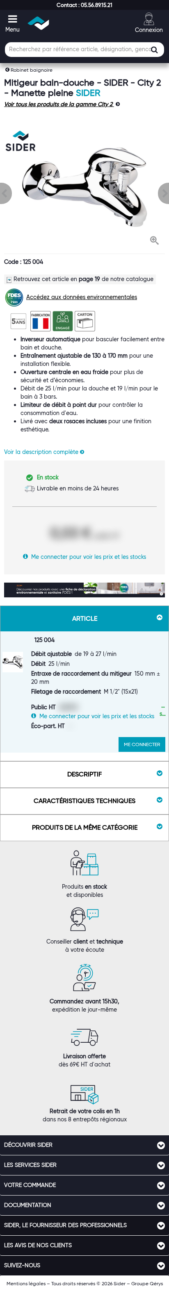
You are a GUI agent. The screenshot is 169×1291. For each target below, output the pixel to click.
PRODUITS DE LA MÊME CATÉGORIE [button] (84, 827)
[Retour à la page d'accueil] (38, 23)
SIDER (88, 92)
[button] (84, 5)
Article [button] (84, 618)
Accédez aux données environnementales (81, 297)
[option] (84, 187)
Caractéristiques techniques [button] (84, 801)
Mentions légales (26, 1283)
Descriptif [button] (84, 774)
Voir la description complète (42, 452)
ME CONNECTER (142, 744)
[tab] (84, 1145)
